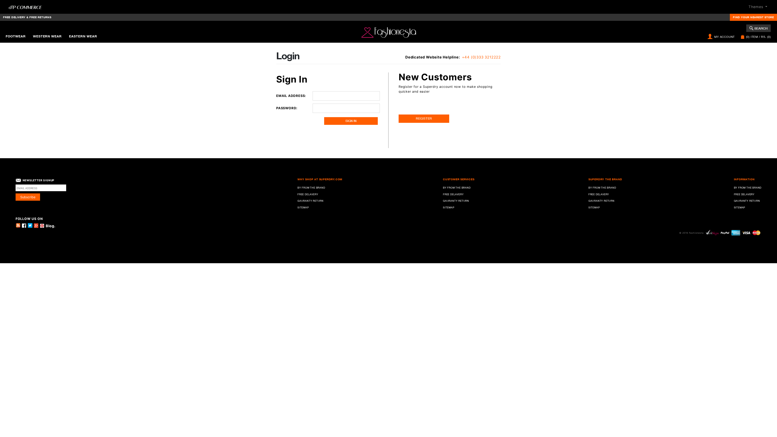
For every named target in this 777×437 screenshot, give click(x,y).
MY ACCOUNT (724, 36)
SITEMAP (739, 207)
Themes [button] (756, 7)
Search (761, 28)
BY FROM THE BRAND (748, 187)
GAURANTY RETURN (747, 200)
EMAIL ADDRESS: (291, 96)
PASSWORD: (286, 108)
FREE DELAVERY (744, 194)
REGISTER (424, 118)
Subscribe (27, 197)
